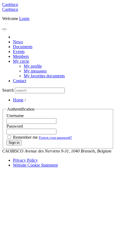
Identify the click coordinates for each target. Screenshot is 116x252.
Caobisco (10, 9)
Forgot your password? (55, 137)
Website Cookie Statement (35, 165)
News (18, 41)
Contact (19, 80)
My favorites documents (44, 76)
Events (19, 51)
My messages (35, 71)
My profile (33, 66)
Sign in (14, 143)
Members (21, 56)
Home (18, 100)
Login (24, 18)
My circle (21, 61)
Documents (22, 46)
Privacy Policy (25, 160)
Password (14, 126)
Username (15, 115)
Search (8, 90)
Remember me (25, 137)
